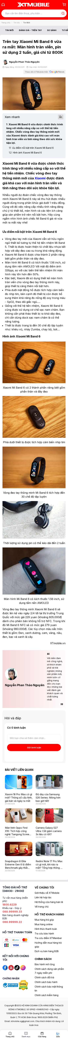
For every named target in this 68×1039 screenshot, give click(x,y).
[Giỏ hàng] (64, 4)
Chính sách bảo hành (46, 982)
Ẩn (60, 117)
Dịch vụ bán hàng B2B (47, 951)
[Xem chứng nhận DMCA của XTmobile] (24, 985)
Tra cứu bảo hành (44, 933)
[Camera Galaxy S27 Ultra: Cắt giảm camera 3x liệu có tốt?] (49, 815)
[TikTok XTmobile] (17, 967)
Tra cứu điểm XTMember (48, 938)
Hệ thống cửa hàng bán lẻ (49, 902)
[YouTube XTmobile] (11, 967)
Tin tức (17, 22)
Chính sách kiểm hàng (46, 995)
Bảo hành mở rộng (45, 964)
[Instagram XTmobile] (23, 967)
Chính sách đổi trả (44, 977)
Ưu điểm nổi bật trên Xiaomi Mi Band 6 (31, 147)
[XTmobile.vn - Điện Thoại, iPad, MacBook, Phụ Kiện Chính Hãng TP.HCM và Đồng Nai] (33, 4)
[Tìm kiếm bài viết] (63, 13)
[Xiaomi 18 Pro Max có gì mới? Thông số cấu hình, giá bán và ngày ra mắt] (18, 782)
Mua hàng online (44, 924)
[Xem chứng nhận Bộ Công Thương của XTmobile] (10, 985)
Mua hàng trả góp (44, 919)
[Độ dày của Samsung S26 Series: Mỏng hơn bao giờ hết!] (49, 782)
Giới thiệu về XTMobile (47, 892)
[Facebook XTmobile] (5, 967)
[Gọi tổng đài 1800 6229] (3, 4)
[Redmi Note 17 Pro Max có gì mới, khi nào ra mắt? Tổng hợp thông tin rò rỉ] (49, 849)
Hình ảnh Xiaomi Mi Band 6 (25, 152)
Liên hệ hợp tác (43, 897)
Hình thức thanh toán (46, 929)
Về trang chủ (42, 906)
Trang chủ (5, 22)
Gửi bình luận (34, 747)
